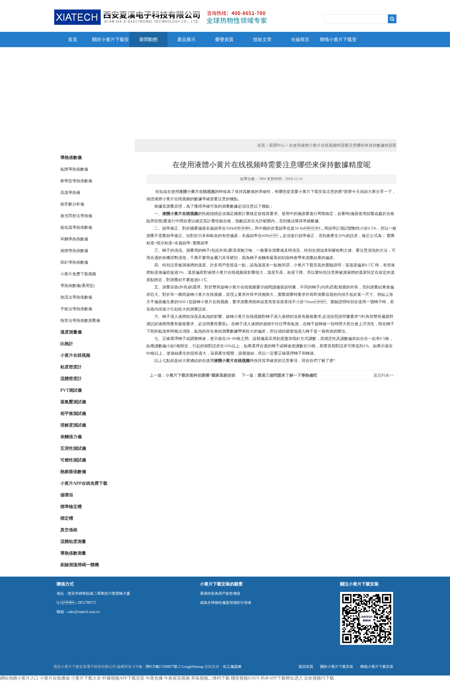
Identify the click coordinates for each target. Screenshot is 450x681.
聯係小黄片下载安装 (338, 42)
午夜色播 (154, 678)
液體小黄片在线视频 (197, 191)
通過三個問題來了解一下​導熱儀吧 (287, 375)
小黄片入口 (28, 678)
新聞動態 (148, 39)
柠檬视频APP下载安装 (123, 678)
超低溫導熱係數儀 (76, 227)
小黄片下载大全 (86, 678)
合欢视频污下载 (319, 678)
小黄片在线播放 (55, 678)
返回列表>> (383, 375)
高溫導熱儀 (70, 192)
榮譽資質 (224, 39)
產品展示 (186, 39)
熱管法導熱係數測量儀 (80, 320)
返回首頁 (305, 666)
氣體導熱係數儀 (74, 169)
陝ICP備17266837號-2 (163, 666)
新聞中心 (277, 145)
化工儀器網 (232, 666)
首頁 (72, 39)
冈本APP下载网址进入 (282, 678)
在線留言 (300, 39)
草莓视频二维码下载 (210, 678)
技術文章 (262, 39)
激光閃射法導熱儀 (76, 215)
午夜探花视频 (177, 678)
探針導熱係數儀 (74, 262)
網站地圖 (8, 678)
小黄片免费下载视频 (78, 274)
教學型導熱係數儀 (76, 181)
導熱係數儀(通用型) (77, 285)
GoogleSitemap (192, 666)
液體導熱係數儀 (74, 250)
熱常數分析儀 (72, 204)
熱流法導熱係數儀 (76, 297)
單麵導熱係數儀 (74, 239)
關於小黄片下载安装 (110, 42)
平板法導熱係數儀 (76, 309)
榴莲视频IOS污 (245, 678)
